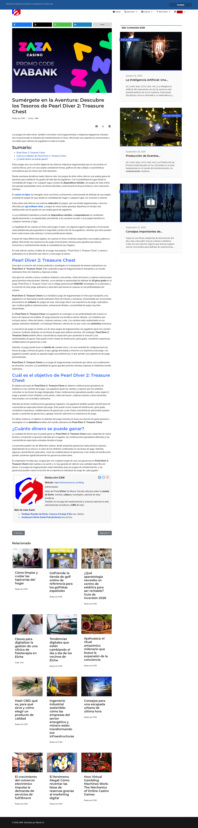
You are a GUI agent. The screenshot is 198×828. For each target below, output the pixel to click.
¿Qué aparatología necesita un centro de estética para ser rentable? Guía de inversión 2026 (95, 585)
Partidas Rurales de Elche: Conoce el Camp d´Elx (47, 514)
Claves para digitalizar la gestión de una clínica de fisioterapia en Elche (26, 648)
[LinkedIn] (109, 126)
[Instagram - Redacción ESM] (107, 477)
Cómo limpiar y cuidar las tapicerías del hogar (26, 578)
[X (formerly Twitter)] (103, 126)
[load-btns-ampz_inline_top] (102, 24)
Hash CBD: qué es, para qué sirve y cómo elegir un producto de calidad (26, 709)
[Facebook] (96, 126)
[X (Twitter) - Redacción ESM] (103, 477)
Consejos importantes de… (144, 231)
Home (118, 12)
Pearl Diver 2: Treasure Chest (30, 152)
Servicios (130, 12)
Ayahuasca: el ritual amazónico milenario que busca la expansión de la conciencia (96, 649)
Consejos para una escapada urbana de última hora (94, 706)
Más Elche (163, 12)
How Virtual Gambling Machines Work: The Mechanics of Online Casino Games (96, 785)
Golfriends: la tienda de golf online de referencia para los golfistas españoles (61, 582)
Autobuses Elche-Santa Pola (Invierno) (41, 517)
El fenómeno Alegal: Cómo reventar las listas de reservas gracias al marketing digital (62, 787)
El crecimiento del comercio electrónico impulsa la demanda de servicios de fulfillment (26, 787)
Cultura (146, 12)
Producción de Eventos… (143, 155)
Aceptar (180, 5)
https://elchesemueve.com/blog (69, 482)
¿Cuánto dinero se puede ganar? (32, 159)
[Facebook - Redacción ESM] (99, 477)
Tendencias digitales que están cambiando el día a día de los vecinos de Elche (61, 649)
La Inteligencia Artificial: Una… (147, 80)
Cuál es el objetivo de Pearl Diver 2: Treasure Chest (41, 156)
